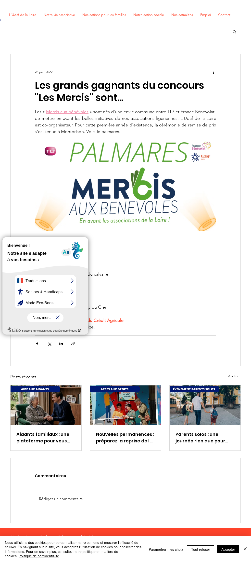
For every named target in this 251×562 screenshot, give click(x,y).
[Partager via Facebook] (37, 343)
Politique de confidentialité (39, 555)
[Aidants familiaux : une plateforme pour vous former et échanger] (46, 405)
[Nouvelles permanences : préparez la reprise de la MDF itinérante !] (125, 405)
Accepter (228, 549)
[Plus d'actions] (213, 72)
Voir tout (234, 376)
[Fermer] (245, 549)
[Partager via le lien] (73, 343)
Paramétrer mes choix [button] (166, 549)
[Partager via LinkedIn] (61, 343)
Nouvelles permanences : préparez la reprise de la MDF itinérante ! (125, 437)
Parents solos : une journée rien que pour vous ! (200, 437)
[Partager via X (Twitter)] (49, 343)
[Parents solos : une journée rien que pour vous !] (205, 405)
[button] (234, 32)
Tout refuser (200, 549)
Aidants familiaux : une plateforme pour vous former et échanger (42, 437)
